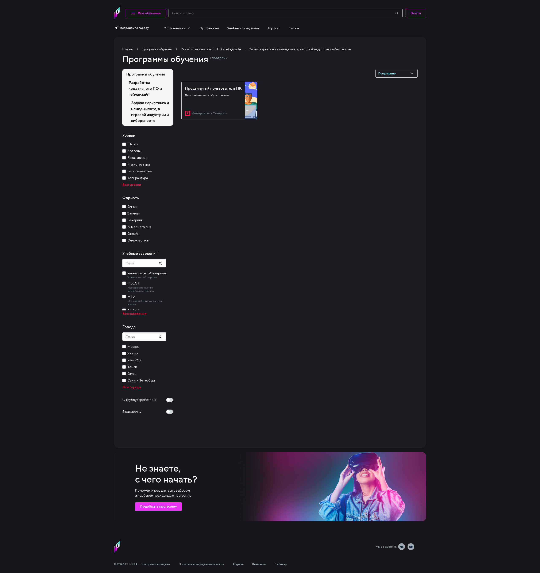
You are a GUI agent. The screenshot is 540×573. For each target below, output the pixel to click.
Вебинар (280, 564)
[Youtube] (411, 546)
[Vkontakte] (401, 546)
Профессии (209, 28)
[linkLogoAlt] (117, 546)
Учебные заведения (243, 28)
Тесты (294, 28)
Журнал (273, 28)
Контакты (259, 564)
